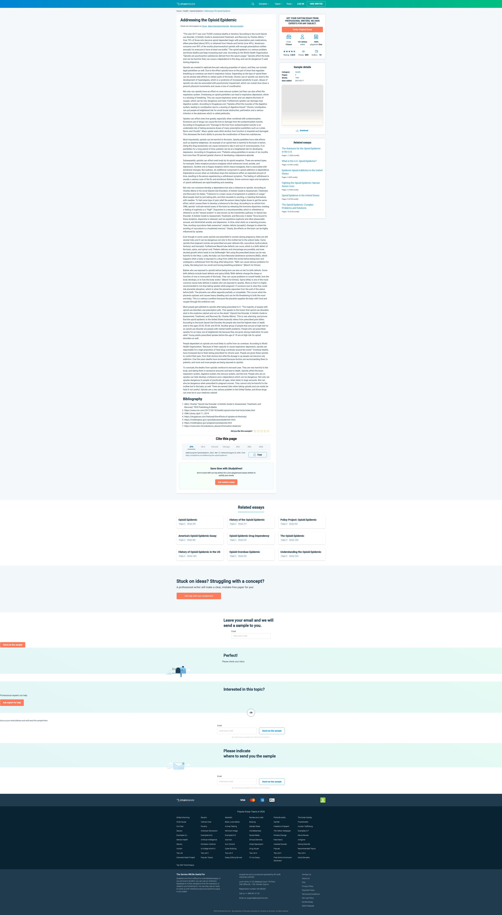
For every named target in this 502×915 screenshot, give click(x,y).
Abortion (228, 840)
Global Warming (183, 817)
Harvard (214, 447)
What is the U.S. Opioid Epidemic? (299, 161)
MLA (203, 447)
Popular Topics (207, 857)
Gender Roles (254, 826)
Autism (179, 849)
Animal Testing (231, 826)
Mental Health (182, 840)
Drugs (204, 26)
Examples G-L (181, 835)
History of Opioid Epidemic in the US (199, 551)
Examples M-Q (206, 835)
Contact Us (306, 874)
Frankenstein (303, 822)
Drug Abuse (254, 849)
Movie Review (303, 835)
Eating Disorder (304, 844)
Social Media (254, 835)
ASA (238, 447)
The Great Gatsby (305, 817)
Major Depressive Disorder (218, 26)
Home (179, 11)
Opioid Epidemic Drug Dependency (249, 535)
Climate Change (280, 835)
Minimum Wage (231, 831)
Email (233, 631)
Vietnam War (206, 822)
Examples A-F (303, 831)
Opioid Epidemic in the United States (300, 195)
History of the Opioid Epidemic (247, 519)
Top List (179, 853)
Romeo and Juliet (256, 817)
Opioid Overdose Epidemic (244, 551)
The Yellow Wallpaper (282, 831)
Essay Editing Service (233, 857)
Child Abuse (181, 822)
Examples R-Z (230, 835)
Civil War (180, 826)
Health (186, 11)
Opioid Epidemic (196, 11)
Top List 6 (302, 853)
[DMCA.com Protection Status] (323, 800)
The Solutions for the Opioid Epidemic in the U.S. (301, 150)
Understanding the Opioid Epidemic (300, 551)
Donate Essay (307, 902)
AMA (261, 447)
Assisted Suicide (280, 844)
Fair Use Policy (308, 898)
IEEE (249, 447)
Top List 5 (277, 853)
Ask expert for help (12, 702)
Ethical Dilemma (255, 840)
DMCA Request (308, 906)
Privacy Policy (307, 886)
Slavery (179, 831)
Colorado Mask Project (185, 857)
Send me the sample (12, 645)
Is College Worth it (208, 849)
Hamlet (276, 822)
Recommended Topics (307, 849)
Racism (204, 817)
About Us (305, 878)
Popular (277, 849)
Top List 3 (229, 853)
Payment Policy (308, 890)
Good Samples (304, 857)
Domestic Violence (208, 844)
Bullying (252, 822)
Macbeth (228, 817)
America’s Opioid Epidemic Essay (197, 535)
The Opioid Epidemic (292, 535)
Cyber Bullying (230, 849)
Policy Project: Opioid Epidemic (298, 519)
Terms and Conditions (311, 894)
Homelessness (255, 831)
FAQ (303, 882)
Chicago (226, 447)
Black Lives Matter (232, 822)
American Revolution (209, 831)
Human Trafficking (305, 826)
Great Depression (256, 844)
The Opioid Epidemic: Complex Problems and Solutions (297, 206)
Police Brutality (280, 817)
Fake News (278, 840)
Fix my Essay (254, 857)
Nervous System (236, 26)
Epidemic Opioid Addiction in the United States (302, 172)
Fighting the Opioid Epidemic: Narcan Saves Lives (301, 184)
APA (191, 447)
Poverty (204, 826)
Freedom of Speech (281, 826)
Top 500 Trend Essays (185, 865)
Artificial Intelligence (209, 840)
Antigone (301, 840)
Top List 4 (253, 853)
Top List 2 (205, 853)
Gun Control (230, 844)
